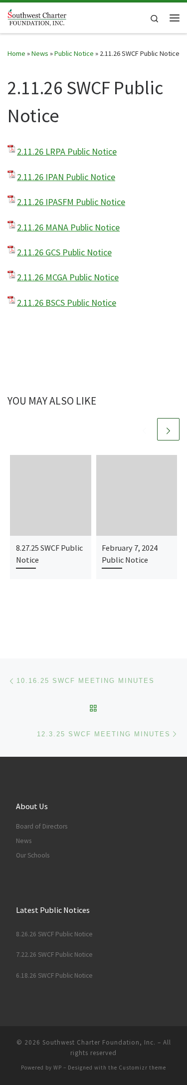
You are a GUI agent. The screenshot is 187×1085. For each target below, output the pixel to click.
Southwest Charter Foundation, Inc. (99, 1042)
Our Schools (32, 855)
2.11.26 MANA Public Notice (68, 227)
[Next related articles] (168, 429)
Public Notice (74, 53)
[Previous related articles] (144, 429)
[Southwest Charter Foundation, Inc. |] (36, 16)
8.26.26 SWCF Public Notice (54, 934)
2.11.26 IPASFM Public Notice (71, 202)
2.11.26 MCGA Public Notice (68, 277)
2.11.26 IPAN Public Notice (66, 177)
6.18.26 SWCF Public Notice (54, 975)
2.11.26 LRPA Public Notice (67, 151)
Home (16, 53)
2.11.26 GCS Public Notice (64, 252)
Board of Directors (41, 826)
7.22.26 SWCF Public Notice (54, 954)
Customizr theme (142, 1067)
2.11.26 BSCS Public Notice (66, 302)
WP (57, 1067)
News (39, 53)
